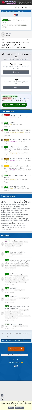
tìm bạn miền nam (17, 216)
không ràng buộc (6, 208)
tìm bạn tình (14, 220)
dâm (2, 207)
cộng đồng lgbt (22, 204)
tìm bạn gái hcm (6, 215)
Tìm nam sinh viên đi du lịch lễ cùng (17, 139)
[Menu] (2, 7)
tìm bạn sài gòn (24, 219)
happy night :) (13, 288)
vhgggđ (6, 326)
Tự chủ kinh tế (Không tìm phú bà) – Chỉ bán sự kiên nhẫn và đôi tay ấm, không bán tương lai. (17, 149)
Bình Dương (7, 190)
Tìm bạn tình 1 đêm (13, 115)
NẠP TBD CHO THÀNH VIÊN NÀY (14, 104)
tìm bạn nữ (4, 219)
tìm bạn (3, 212)
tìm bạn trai (4, 223)
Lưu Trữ (11, 241)
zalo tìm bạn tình (6, 229)
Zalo (13, 47)
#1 (30, 39)
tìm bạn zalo (14, 223)
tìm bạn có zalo (9, 312)
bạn (29, 202)
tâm (12, 211)
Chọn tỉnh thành (16, 349)
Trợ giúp (17, 362)
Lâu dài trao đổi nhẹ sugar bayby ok (17, 130)
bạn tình (8, 204)
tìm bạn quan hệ (13, 219)
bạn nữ (3, 204)
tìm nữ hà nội (10, 227)
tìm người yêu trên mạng (18, 225)
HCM (3, 45)
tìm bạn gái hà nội (9, 314)
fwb (6, 207)
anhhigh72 (7, 263)
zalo (6, 318)
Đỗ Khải (6, 25)
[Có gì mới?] (30, 7)
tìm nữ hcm (18, 227)
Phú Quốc (9, 122)
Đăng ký (17, 72)
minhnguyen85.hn (9, 310)
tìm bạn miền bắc (6, 216)
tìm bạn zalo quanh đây (11, 316)
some (8, 211)
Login (16, 87)
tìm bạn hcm (25, 215)
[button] (26, 7)
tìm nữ (4, 27)
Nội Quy (11, 362)
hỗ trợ (18, 207)
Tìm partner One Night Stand (18, 252)
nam (22, 208)
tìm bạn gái (18, 212)
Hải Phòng (6, 183)
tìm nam (22, 223)
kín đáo (14, 208)
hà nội (10, 207)
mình (19, 208)
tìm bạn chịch (13, 278)
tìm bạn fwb (10, 212)
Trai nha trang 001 (9, 298)
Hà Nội (5, 119)
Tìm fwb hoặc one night (16, 274)
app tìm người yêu (21, 25)
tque (6, 254)
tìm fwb (26, 280)
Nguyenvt (7, 276)
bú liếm (14, 204)
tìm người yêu (5, 225)
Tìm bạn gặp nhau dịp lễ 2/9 (15, 187)
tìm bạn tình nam (24, 220)
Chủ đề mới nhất (8, 111)
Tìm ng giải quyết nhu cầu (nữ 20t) (17, 158)
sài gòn (3, 211)
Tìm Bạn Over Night (16, 324)
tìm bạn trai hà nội (18, 280)
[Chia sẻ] (28, 40)
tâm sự (16, 211)
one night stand (14, 240)
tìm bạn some (5, 220)
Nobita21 (7, 290)
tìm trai (25, 227)
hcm (14, 207)
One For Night (14, 296)
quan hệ (27, 208)
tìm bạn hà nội (16, 215)
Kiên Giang (7, 126)
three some (23, 211)
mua (25, 98)
